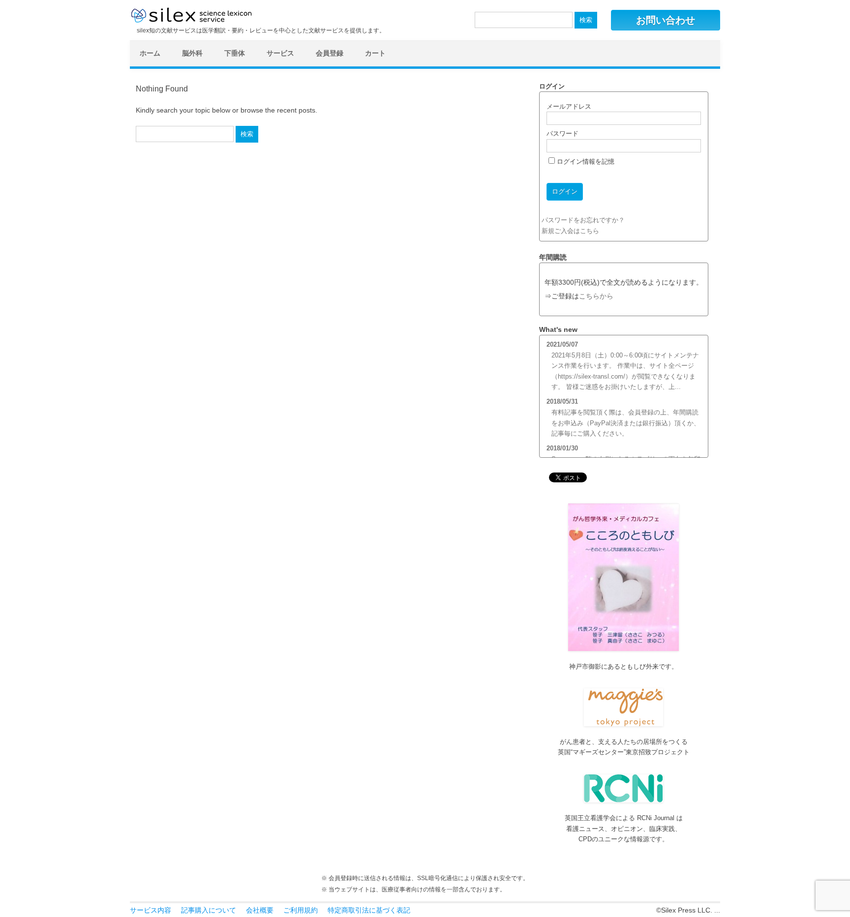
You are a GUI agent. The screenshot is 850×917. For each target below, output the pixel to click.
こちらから (596, 296)
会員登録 (329, 53)
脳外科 (192, 53)
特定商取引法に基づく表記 (369, 910)
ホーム (150, 53)
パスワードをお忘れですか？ (583, 220)
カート (375, 53)
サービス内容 (150, 910)
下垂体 (234, 53)
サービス (280, 53)
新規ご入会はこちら (570, 231)
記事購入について (208, 910)
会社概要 (259, 910)
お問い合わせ (665, 20)
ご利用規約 (300, 910)
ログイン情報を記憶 (584, 161)
